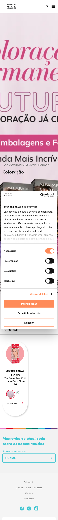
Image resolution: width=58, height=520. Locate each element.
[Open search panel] (45, 7)
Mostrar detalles (39, 294)
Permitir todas (29, 303)
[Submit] (49, 458)
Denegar (29, 322)
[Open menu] (53, 6)
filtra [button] (13, 329)
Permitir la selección (29, 313)
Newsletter (29, 498)
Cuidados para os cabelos (29, 487)
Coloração (29, 482)
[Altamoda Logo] (11, 6)
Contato (29, 493)
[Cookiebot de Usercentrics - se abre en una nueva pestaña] (41, 195)
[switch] (49, 260)
